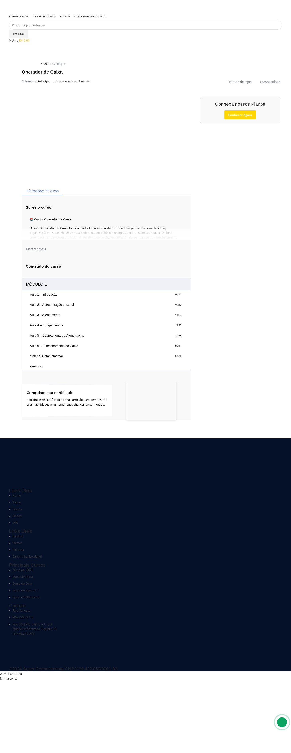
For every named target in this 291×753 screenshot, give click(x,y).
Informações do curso (42, 191)
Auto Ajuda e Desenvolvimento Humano (63, 81)
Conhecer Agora (240, 115)
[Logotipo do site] (27, 6)
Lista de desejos (240, 82)
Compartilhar (270, 82)
